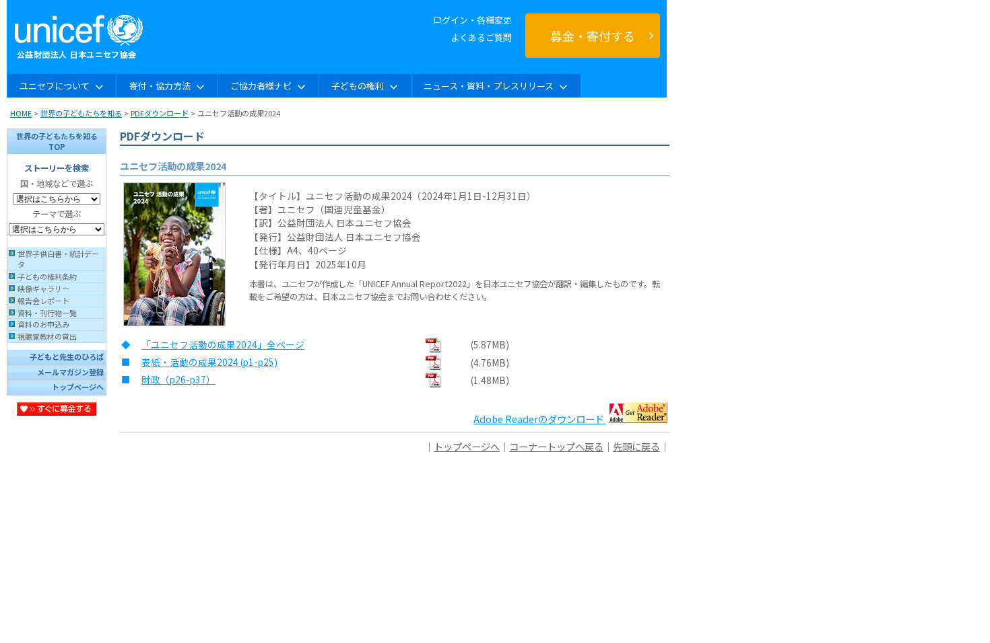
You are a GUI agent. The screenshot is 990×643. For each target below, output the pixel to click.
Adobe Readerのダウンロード (538, 419)
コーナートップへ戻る (556, 446)
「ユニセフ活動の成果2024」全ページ (222, 344)
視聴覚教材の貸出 (47, 336)
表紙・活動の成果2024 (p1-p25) (209, 362)
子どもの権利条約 (47, 276)
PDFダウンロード (160, 113)
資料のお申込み (43, 324)
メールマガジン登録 (70, 372)
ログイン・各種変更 (472, 19)
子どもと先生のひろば (67, 356)
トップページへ (78, 386)
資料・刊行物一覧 (47, 312)
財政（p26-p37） (178, 379)
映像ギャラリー (43, 288)
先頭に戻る (636, 446)
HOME (21, 113)
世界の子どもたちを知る (81, 113)
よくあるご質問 (481, 37)
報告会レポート (43, 300)
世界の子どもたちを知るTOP (57, 141)
